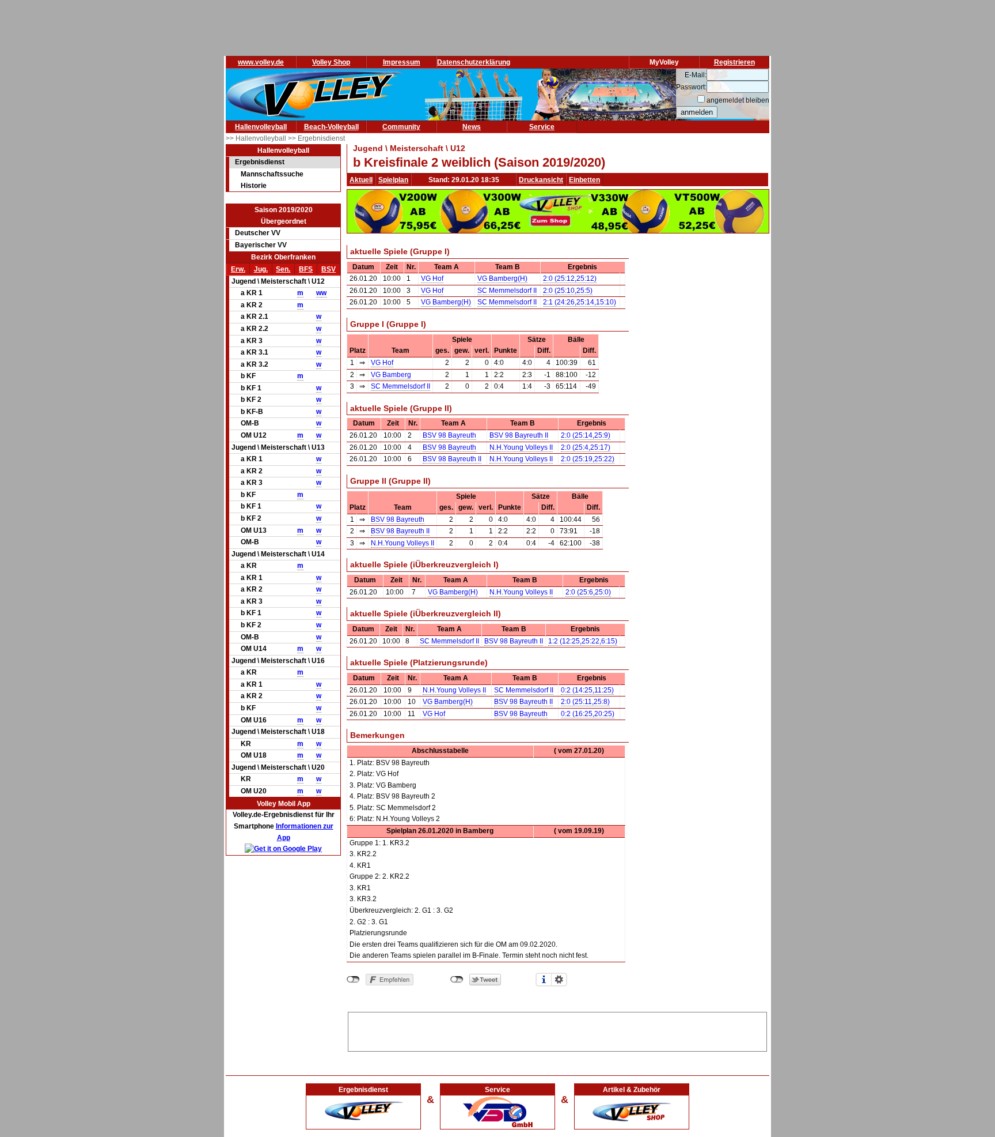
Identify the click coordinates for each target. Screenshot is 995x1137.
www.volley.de (261, 62)
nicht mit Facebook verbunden (353, 979)
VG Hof (432, 278)
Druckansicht (541, 180)
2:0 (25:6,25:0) (588, 592)
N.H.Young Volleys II (521, 447)
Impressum (401, 62)
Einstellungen (559, 980)
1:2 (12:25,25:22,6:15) (582, 641)
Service (542, 127)
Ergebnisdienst (259, 162)
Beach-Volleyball (331, 127)
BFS (306, 269)
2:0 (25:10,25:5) (568, 291)
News (471, 127)
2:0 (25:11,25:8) (585, 702)
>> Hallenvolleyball (257, 138)
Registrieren (734, 62)
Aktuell (361, 180)
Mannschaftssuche (272, 174)
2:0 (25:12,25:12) (570, 278)
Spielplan (393, 180)
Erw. (238, 269)
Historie (254, 186)
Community (401, 127)
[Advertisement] (557, 1029)
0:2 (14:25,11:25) (587, 690)
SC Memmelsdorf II (507, 291)
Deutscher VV (257, 233)
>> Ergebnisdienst (316, 138)
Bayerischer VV (261, 245)
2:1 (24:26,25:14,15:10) (579, 302)
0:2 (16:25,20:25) (587, 714)
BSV (328, 269)
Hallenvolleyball (261, 127)
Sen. (283, 269)
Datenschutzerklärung (473, 62)
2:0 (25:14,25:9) (585, 435)
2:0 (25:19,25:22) (587, 459)
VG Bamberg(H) (502, 278)
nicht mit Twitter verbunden (457, 979)
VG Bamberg (391, 375)
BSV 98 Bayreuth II (518, 435)
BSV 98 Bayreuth (449, 435)
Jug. (261, 269)
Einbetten (584, 180)
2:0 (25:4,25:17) (585, 447)
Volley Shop (331, 62)
